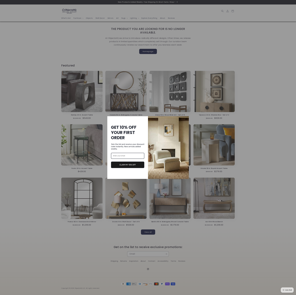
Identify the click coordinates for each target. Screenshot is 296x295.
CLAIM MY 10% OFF (127, 165)
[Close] (186, 119)
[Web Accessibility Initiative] (1, 289)
